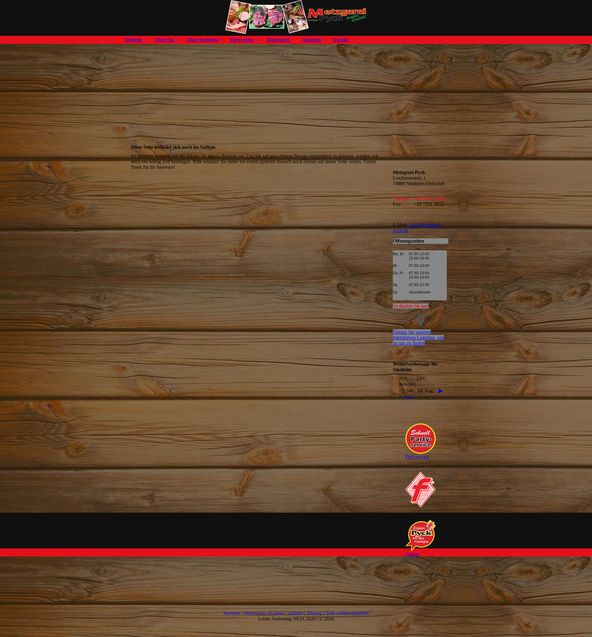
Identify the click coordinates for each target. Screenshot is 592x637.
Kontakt (341, 39)
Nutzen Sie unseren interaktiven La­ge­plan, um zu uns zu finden (418, 337)
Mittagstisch (278, 39)
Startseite (133, 39)
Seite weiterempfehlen (347, 613)
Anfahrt (295, 613)
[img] (296, 17)
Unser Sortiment (202, 39)
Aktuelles (311, 39)
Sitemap (314, 613)
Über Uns (164, 39)
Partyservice (242, 39)
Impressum (254, 613)
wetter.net (408, 396)
